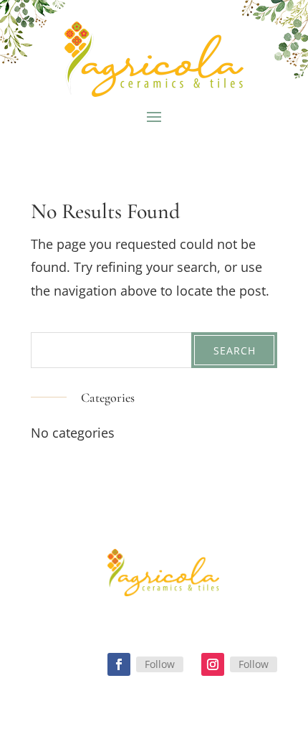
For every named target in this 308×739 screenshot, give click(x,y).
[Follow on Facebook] (118, 664)
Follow (160, 664)
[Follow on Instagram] (212, 664)
